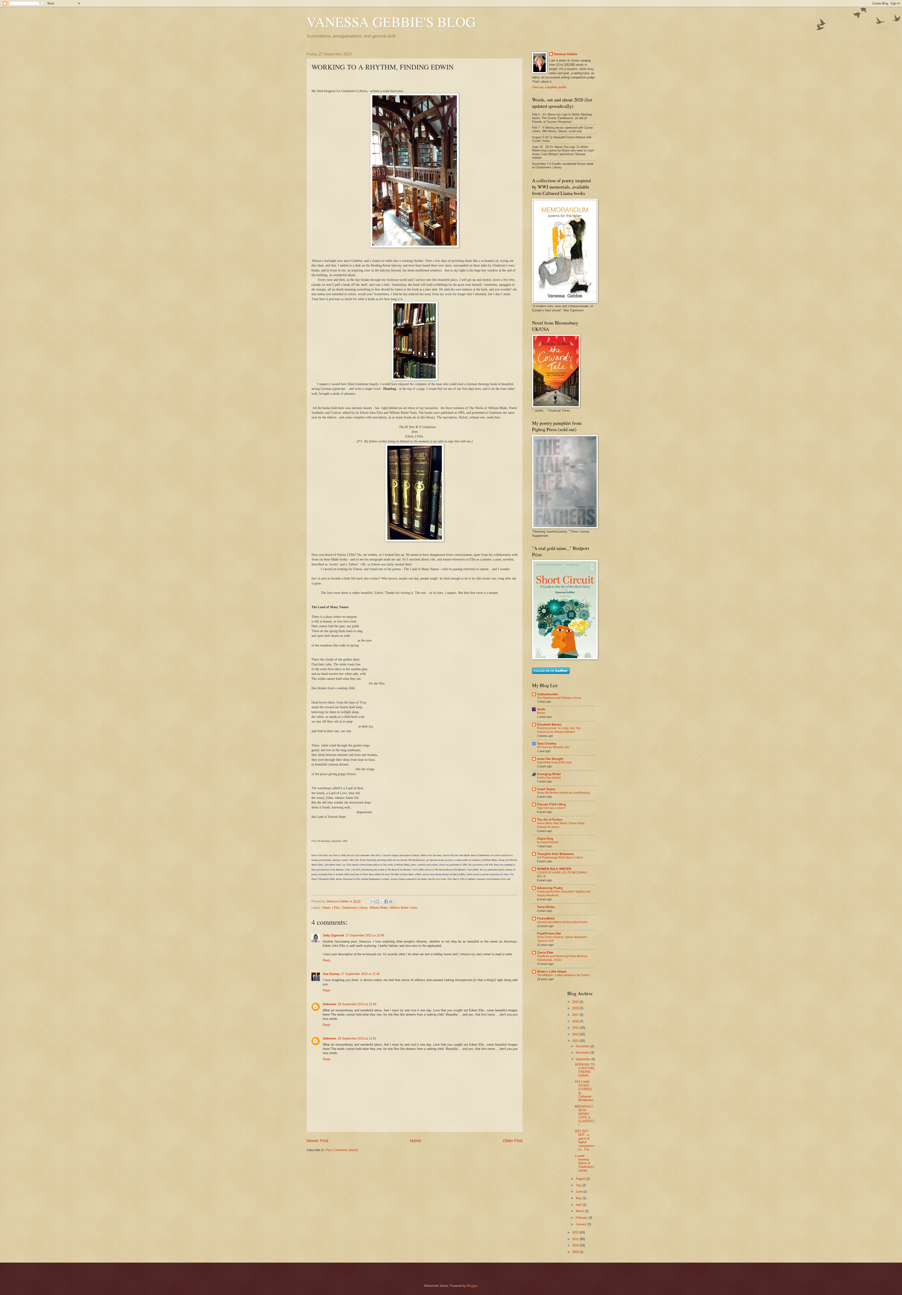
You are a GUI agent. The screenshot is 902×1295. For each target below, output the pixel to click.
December (583, 1046)
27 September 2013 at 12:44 (360, 974)
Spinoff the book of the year (554, 762)
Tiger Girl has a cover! (551, 808)
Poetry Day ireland (549, 777)
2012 (576, 1232)
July (579, 1185)
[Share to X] (381, 901)
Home (415, 1140)
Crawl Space (546, 789)
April (579, 1204)
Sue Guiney (331, 974)
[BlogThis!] (377, 901)
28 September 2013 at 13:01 (357, 1038)
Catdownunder (547, 694)
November (583, 1052)
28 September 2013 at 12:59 (357, 1004)
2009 (576, 1252)
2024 (576, 1002)
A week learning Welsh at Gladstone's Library (584, 1163)
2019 (576, 1008)
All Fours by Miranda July (553, 747)
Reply (326, 960)
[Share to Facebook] (386, 901)
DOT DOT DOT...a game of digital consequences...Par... (585, 1140)
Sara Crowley (546, 743)
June (579, 1191)
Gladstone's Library (355, 907)
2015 (576, 1027)
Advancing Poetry (550, 888)
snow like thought (550, 759)
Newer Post (317, 1140)
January (581, 1224)
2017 (576, 1015)
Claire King (545, 838)
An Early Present (547, 842)
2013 (576, 1041)
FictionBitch (546, 918)
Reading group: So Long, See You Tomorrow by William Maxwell (559, 730)
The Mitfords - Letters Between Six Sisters (563, 975)
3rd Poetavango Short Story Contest (560, 857)
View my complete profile (549, 87)
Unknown (329, 1004)
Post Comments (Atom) (342, 1150)
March (580, 1211)
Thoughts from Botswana (555, 854)
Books (541, 713)
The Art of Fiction (549, 819)
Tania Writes (546, 907)
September (583, 1059)
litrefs (541, 709)
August (581, 1178)
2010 (576, 1245)
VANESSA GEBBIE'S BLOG (391, 21)
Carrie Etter (545, 952)
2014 (576, 1034)
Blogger (472, 1285)
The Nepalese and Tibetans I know (559, 698)
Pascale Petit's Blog (551, 804)
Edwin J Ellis (331, 907)
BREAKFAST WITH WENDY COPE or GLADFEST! (585, 1115)
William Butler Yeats (403, 907)
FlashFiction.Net (549, 933)
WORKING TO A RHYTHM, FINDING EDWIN (585, 1070)
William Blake (378, 907)
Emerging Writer (549, 774)
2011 (576, 1239)
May (579, 1198)
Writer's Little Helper (552, 971)
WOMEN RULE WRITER (554, 869)
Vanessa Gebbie (565, 54)
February (582, 1217)
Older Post (513, 1140)
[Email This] (372, 901)
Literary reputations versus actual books (562, 922)
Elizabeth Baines (549, 724)
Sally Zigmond (333, 935)
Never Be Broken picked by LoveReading (563, 792)
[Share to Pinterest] (390, 901)
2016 (576, 1021)
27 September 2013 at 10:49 (365, 935)
